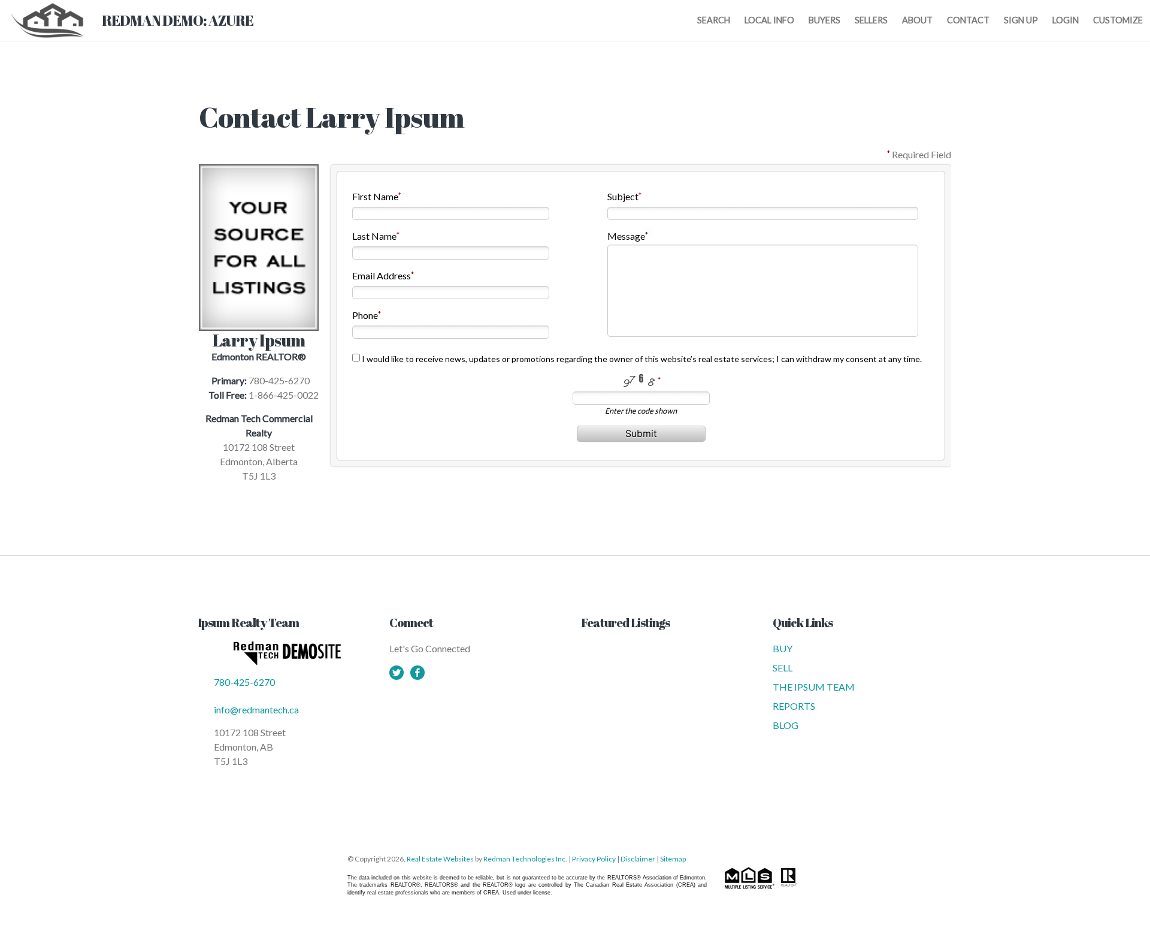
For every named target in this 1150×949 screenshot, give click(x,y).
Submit (641, 433)
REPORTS (794, 706)
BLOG (785, 725)
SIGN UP (1021, 20)
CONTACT (968, 20)
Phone (365, 315)
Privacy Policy (594, 858)
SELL (782, 667)
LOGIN (1065, 20)
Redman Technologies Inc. (525, 858)
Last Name (374, 236)
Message (626, 236)
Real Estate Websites (441, 858)
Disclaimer (638, 858)
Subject (622, 196)
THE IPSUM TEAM (814, 686)
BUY (782, 648)
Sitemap (673, 858)
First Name (375, 196)
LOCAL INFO (769, 20)
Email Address (381, 275)
